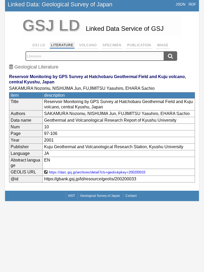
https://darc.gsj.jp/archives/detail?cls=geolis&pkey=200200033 (97, 172)
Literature (62, 45)
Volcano (88, 45)
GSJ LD (38, 45)
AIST (71, 196)
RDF (192, 4)
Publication (139, 45)
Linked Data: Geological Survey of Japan (60, 4)
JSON (180, 4)
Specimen (112, 45)
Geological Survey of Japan (100, 196)
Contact (131, 196)
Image (162, 45)
